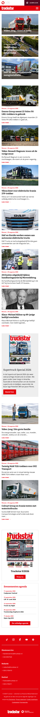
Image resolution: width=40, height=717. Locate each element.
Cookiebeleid (15, 702)
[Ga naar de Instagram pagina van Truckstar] (13, 640)
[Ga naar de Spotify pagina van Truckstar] (33, 640)
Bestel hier (9, 392)
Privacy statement (21, 699)
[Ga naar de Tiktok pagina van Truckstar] (7, 640)
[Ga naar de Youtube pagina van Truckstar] (27, 640)
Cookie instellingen (32, 699)
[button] (32, 3)
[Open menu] (37, 8)
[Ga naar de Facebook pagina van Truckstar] (20, 640)
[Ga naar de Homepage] (8, 8)
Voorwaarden (24, 702)
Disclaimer (12, 699)
